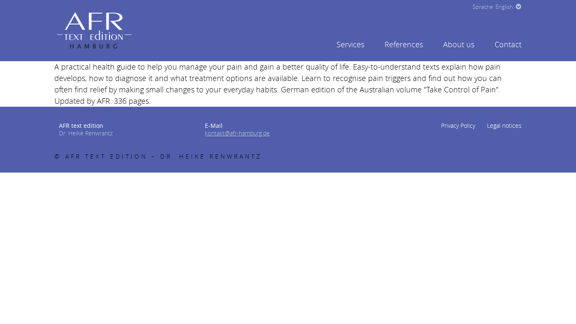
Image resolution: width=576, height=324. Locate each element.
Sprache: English (493, 7)
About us (458, 44)
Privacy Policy (458, 126)
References (404, 44)
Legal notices (504, 126)
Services (350, 44)
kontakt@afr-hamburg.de (237, 133)
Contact (508, 44)
